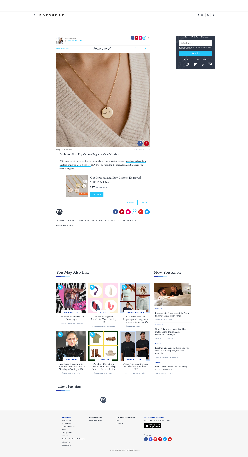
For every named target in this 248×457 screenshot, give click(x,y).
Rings (80, 220)
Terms (194, 47)
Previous (130, 202)
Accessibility (66, 423)
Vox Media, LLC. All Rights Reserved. (127, 450)
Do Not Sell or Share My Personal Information (73, 440)
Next (143, 202)
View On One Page (62, 48)
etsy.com (69, 150)
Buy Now (97, 194)
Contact (65, 436)
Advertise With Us (68, 426)
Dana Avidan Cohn (74, 40)
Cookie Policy (66, 445)
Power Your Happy (95, 420)
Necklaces (104, 220)
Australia (120, 423)
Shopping (60, 220)
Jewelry (71, 220)
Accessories (91, 220)
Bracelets (116, 220)
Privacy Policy (201, 47)
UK (118, 420)
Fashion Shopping (64, 225)
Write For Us (66, 420)
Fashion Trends (130, 220)
